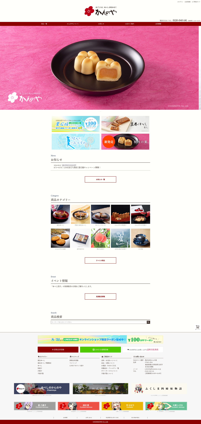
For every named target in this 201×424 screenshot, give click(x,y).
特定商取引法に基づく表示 (112, 417)
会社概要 (158, 24)
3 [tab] (102, 111)
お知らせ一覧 (100, 179)
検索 (148, 322)
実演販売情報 (100, 296)
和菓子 (40, 368)
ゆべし (40, 365)
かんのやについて (73, 24)
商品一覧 (44, 24)
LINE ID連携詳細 (101, 349)
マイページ (75, 356)
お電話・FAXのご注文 (108, 365)
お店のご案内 (129, 24)
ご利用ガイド (196, 2)
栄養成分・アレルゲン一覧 (110, 368)
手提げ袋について (107, 373)
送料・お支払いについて (109, 360)
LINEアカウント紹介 (77, 365)
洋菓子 (40, 371)
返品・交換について (108, 363)
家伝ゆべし (41, 360)
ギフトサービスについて (109, 371)
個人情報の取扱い (135, 417)
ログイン (180, 2)
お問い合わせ (139, 356)
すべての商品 (100, 260)
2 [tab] (100, 111)
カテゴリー (43, 356)
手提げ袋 (41, 373)
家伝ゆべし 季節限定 (44, 363)
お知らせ (101, 24)
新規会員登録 (59, 349)
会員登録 (187, 2)
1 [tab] (99, 111)
